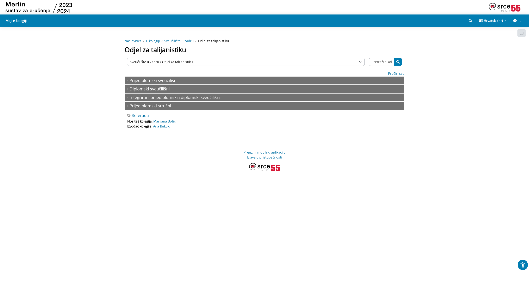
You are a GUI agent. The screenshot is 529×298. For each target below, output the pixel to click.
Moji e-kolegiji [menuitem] (16, 20)
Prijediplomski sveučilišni (154, 80)
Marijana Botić (164, 121)
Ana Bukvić (161, 126)
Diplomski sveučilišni (150, 89)
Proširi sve (396, 73)
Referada (140, 115)
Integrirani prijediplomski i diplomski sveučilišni (175, 97)
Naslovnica (133, 41)
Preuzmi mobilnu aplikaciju (265, 152)
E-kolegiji (153, 41)
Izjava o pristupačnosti (264, 157)
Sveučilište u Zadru (179, 41)
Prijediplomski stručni (150, 106)
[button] (470, 20)
